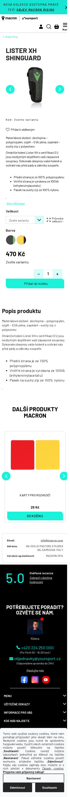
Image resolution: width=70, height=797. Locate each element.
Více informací (15, 203)
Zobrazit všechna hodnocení (41, 580)
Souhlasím (49, 787)
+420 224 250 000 (37, 647)
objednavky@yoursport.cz (37, 658)
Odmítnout (17, 787)
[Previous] (6, 476)
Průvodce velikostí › (58, 220)
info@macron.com (52, 540)
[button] (41, 27)
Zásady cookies (53, 768)
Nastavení (33, 778)
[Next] (64, 476)
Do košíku (35, 283)
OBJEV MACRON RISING (35, 9)
